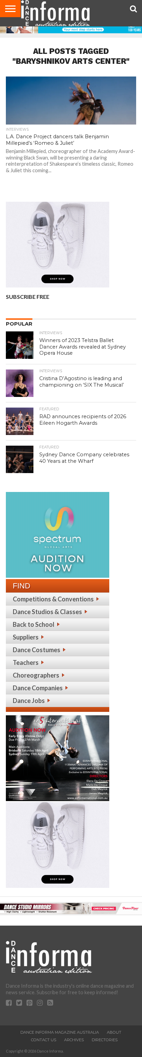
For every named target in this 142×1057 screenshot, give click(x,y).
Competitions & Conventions (53, 599)
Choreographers (36, 675)
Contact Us (43, 1039)
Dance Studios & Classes (47, 611)
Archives (74, 1039)
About (114, 1032)
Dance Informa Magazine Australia (59, 1032)
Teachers (26, 662)
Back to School (33, 624)
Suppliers (26, 637)
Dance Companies (38, 688)
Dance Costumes (36, 650)
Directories (105, 1039)
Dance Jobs (29, 700)
